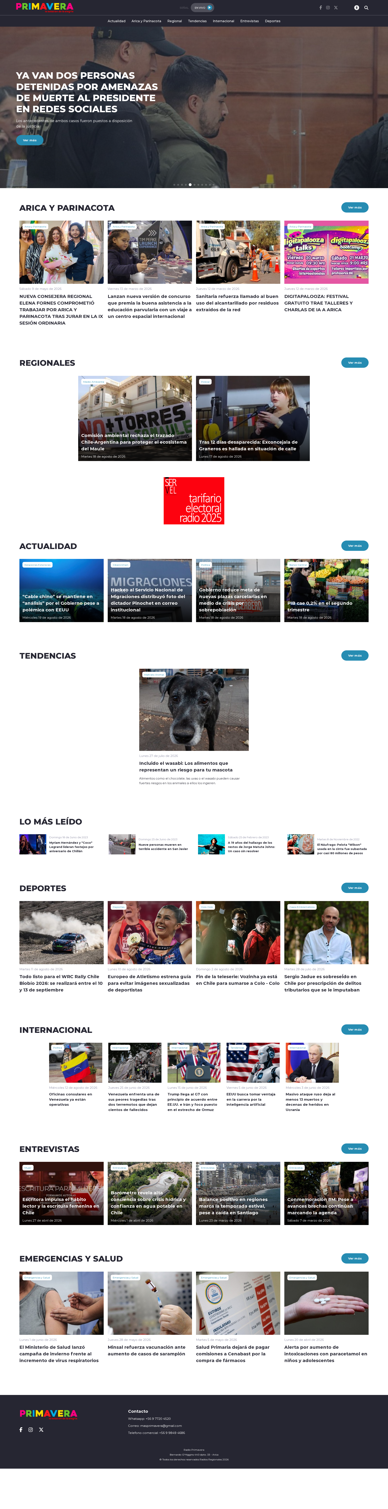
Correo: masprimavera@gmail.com (155, 1425)
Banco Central (298, 564)
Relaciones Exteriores (37, 564)
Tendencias (197, 21)
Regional (174, 21)
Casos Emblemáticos (302, 907)
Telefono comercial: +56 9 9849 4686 (156, 1432)
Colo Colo (207, 907)
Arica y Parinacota (146, 21)
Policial (205, 381)
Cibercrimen (120, 564)
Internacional (223, 21)
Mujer (28, 1167)
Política (205, 564)
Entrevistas (249, 21)
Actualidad (116, 21)
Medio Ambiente (93, 381)
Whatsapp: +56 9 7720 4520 (149, 1418)
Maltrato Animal (154, 674)
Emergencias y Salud (37, 1277)
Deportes (272, 21)
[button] (174, 185)
